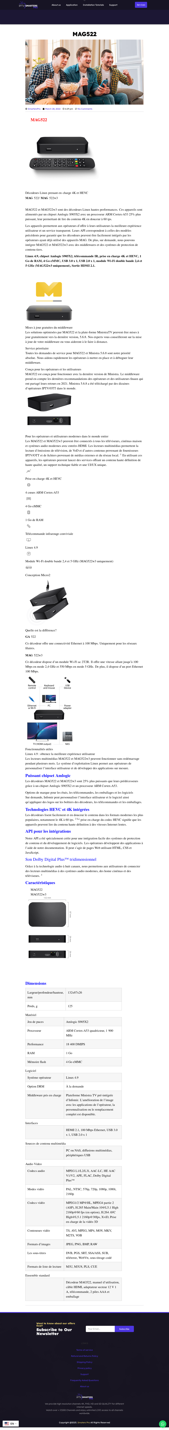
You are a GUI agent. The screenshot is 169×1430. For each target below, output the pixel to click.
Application (72, 5)
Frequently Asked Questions (84, 1380)
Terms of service (84, 1350)
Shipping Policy (84, 1362)
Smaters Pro (84, 1422)
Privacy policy (85, 1368)
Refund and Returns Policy (84, 1356)
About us (56, 5)
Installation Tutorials (93, 5)
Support (113, 5)
